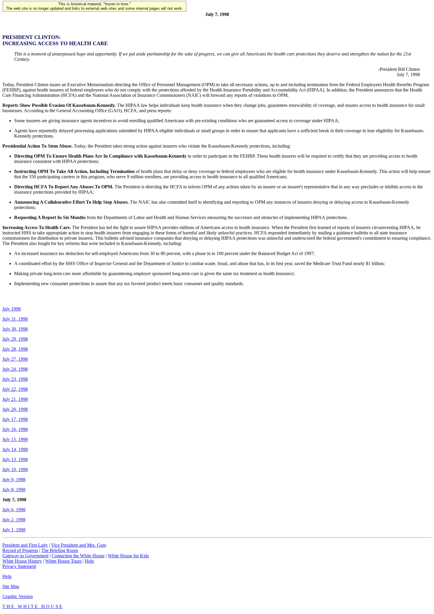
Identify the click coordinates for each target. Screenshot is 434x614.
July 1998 (11, 308)
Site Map (10, 586)
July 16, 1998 (15, 429)
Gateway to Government (25, 555)
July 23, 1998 (15, 379)
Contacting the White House (78, 555)
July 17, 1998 (15, 419)
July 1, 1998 (13, 529)
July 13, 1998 (15, 459)
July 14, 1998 (15, 449)
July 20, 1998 (15, 409)
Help (89, 561)
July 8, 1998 (13, 489)
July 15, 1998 (15, 439)
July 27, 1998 (15, 359)
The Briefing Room (59, 550)
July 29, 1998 (15, 339)
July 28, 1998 (15, 349)
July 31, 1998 (15, 318)
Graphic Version (17, 596)
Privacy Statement (19, 566)
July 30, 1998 (15, 329)
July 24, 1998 (15, 369)
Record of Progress (20, 550)
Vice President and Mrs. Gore (78, 545)
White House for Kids (128, 555)
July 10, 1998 (15, 469)
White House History (22, 561)
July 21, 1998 (15, 399)
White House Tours (63, 561)
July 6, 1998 (13, 509)
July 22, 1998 (15, 389)
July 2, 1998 (13, 519)
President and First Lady (25, 545)
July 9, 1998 (13, 479)
